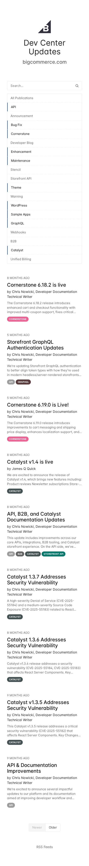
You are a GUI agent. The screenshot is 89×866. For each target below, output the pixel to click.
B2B (14, 241)
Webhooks (18, 232)
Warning (17, 196)
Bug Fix (16, 125)
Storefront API (21, 178)
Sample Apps (20, 214)
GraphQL (17, 223)
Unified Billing (21, 259)
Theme (16, 187)
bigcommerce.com (45, 62)
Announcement (22, 116)
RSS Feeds (44, 847)
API (13, 107)
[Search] (77, 85)
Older (53, 827)
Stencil (16, 170)
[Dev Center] (44, 27)
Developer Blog (22, 143)
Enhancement (21, 152)
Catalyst (17, 250)
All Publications (22, 98)
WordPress (19, 205)
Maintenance (20, 161)
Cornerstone (20, 134)
